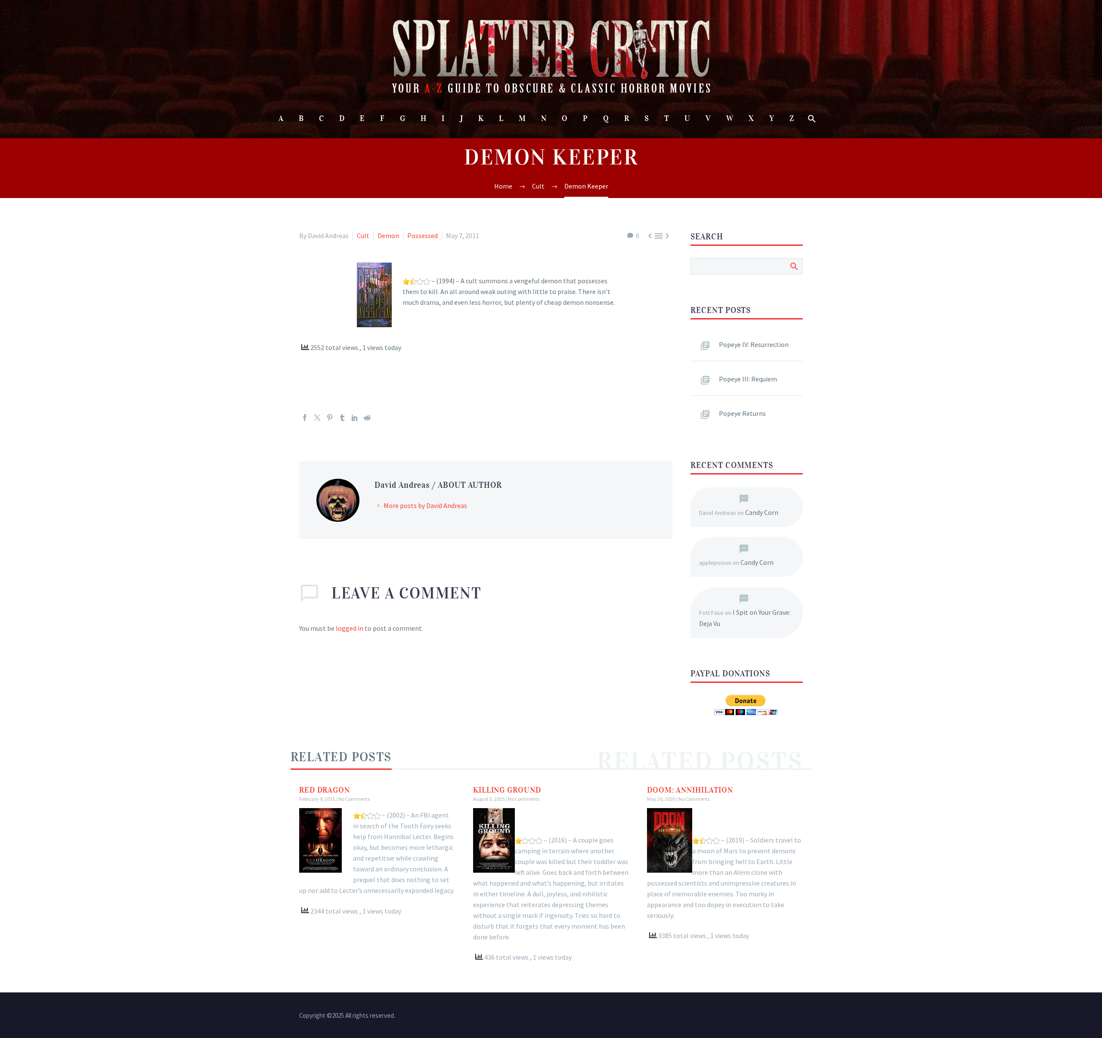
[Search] (811, 118)
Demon (388, 235)
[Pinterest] (329, 417)
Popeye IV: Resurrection (754, 344)
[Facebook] (304, 417)
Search (793, 266)
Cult (363, 235)
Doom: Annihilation (690, 790)
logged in (349, 628)
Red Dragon (324, 790)
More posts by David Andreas (425, 505)
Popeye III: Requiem (748, 379)
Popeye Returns (742, 413)
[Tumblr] (342, 417)
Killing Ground (507, 790)
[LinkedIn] (354, 417)
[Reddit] (367, 417)
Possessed (422, 235)
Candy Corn (761, 512)
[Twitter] (317, 417)
